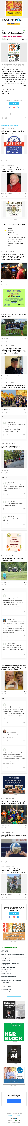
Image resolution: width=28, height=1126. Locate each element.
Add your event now (14, 995)
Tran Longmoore (5, 282)
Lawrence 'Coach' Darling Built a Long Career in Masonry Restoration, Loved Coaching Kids (13, 870)
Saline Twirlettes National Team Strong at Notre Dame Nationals (13, 802)
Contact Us (10, 1115)
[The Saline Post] (12, 19)
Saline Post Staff (5, 825)
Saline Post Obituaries (6, 193)
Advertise (14, 1101)
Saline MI (24, 30)
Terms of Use (11, 1122)
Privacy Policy (17, 1122)
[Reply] (6, 118)
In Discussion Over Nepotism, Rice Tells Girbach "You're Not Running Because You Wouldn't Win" (13, 667)
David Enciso (8, 39)
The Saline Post (22, 193)
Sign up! (14, 103)
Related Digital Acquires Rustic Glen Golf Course (12, 559)
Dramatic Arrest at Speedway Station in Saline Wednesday (11, 447)
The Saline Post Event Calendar (9, 947)
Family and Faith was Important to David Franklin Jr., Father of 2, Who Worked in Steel (14, 169)
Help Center (17, 1115)
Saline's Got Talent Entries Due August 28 (12, 132)
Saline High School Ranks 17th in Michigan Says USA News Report (13, 386)
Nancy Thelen (4, 157)
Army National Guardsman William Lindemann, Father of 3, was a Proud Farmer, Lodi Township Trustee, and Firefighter (14, 351)
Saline (2, 128)
